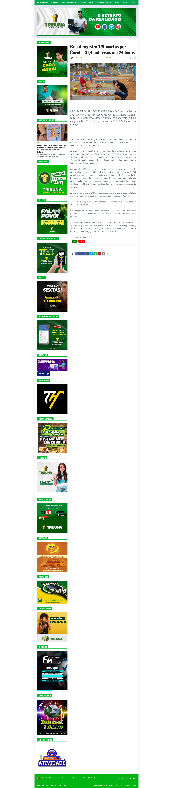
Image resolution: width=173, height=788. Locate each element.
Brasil (81, 41)
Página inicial (74, 41)
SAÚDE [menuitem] (124, 2)
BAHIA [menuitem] (63, 2)
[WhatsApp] (135, 58)
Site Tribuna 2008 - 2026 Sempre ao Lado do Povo (51, 785)
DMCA (121, 785)
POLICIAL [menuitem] (109, 2)
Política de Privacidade (100, 785)
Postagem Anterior (76, 259)
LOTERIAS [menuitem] (117, 2)
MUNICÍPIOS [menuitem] (54, 2)
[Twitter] (132, 58)
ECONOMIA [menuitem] (100, 2)
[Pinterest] (99, 253)
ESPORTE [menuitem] (70, 2)
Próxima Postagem (129, 259)
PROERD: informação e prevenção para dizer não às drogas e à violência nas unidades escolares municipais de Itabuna (51, 148)
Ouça (74, 241)
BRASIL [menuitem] (77, 2)
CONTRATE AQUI (44, 374)
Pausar (82, 241)
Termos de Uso (113, 785)
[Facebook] (130, 58)
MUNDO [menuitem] (83, 2)
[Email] (103, 253)
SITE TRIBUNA (42, 2)
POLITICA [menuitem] (92, 2)
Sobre (134, 785)
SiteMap (127, 785)
